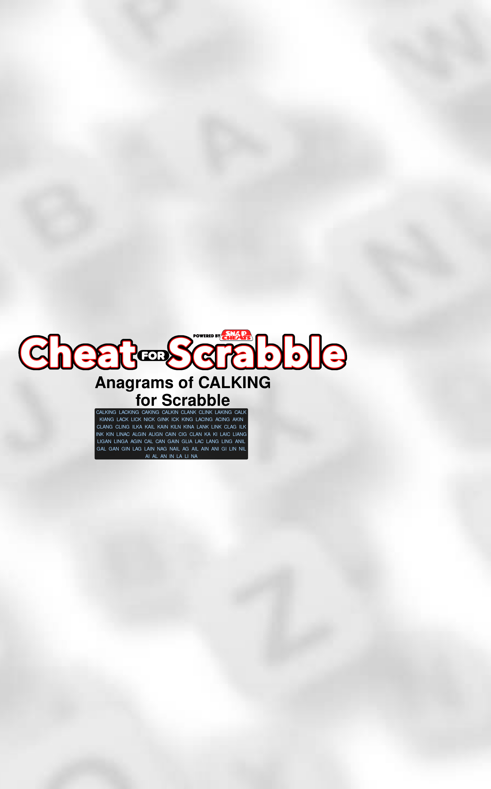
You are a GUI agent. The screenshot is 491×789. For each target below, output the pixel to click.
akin (237, 419)
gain (173, 441)
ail (195, 448)
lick (136, 419)
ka (207, 434)
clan (195, 434)
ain (205, 448)
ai (147, 456)
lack (122, 419)
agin (136, 441)
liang (240, 434)
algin (139, 434)
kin (110, 434)
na (194, 456)
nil (242, 448)
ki (215, 434)
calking (106, 412)
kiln (176, 426)
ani (215, 448)
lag (137, 448)
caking (150, 412)
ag (185, 448)
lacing (204, 419)
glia (187, 441)
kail (150, 426)
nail (175, 448)
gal (101, 448)
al (155, 456)
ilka (137, 426)
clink (205, 412)
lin (232, 448)
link (216, 426)
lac (199, 441)
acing (222, 419)
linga (121, 441)
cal (148, 441)
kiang (106, 419)
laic (225, 434)
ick (175, 419)
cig (182, 434)
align (156, 434)
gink (163, 419)
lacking (129, 412)
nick (149, 419)
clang (105, 426)
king (187, 419)
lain (149, 448)
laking (223, 412)
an (163, 456)
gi (224, 448)
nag (162, 448)
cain (170, 434)
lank (203, 426)
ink (100, 434)
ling (226, 441)
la (179, 456)
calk (240, 412)
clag (230, 426)
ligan (104, 441)
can (160, 441)
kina (188, 426)
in (171, 456)
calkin (170, 412)
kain (162, 426)
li (186, 456)
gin (125, 448)
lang (212, 441)
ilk (242, 426)
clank (188, 412)
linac (123, 434)
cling (122, 426)
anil (240, 441)
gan (114, 448)
